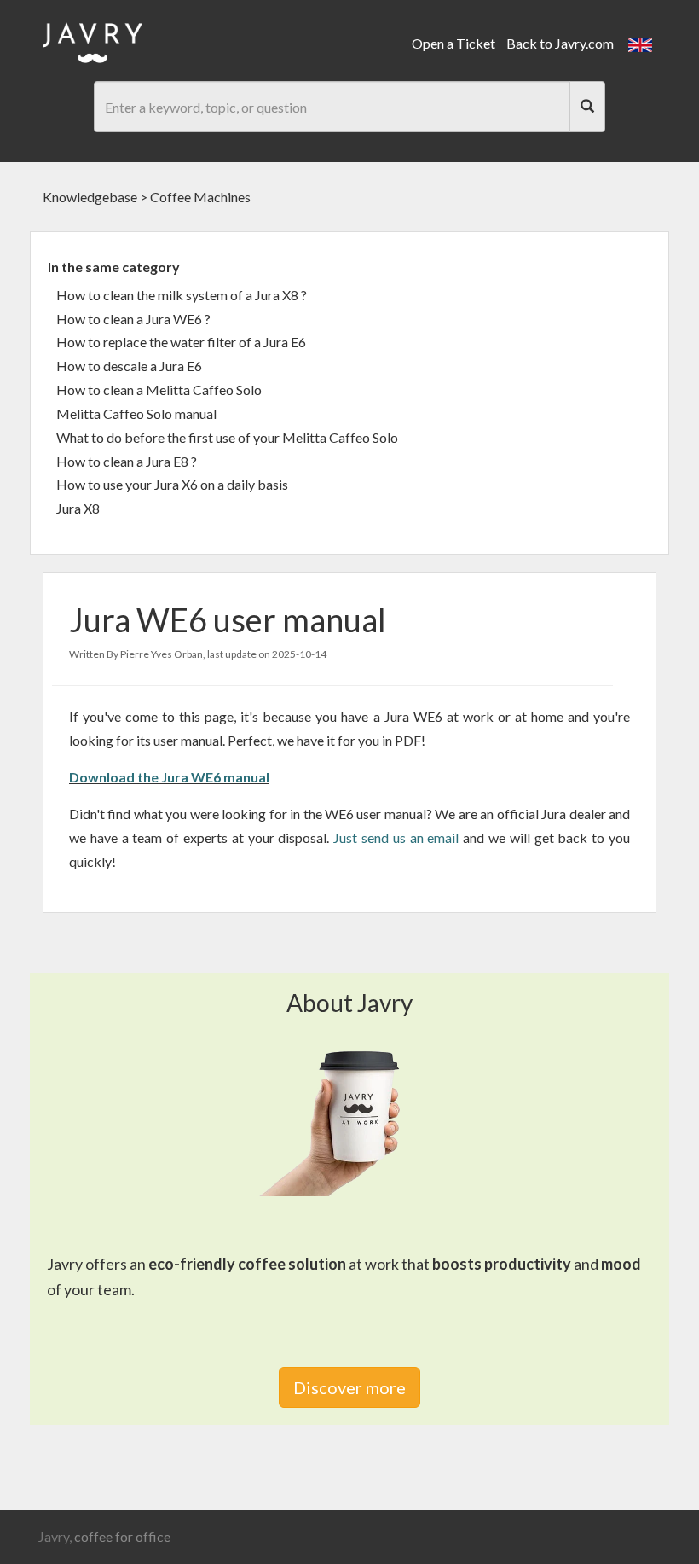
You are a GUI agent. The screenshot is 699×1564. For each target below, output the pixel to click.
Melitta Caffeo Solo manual (136, 413)
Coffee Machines (200, 197)
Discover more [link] (349, 1387)
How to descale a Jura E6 (129, 366)
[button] (640, 43)
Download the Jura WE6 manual (169, 777)
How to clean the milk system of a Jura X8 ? (181, 295)
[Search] (587, 106)
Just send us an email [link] (396, 837)
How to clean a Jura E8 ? (126, 461)
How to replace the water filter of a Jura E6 (181, 342)
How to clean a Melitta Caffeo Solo (159, 389)
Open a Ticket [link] (453, 43)
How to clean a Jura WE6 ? (133, 319)
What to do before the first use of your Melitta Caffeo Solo (227, 437)
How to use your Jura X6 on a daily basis (172, 484)
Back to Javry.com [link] (560, 43)
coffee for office (122, 1536)
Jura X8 (78, 508)
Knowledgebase (90, 197)
